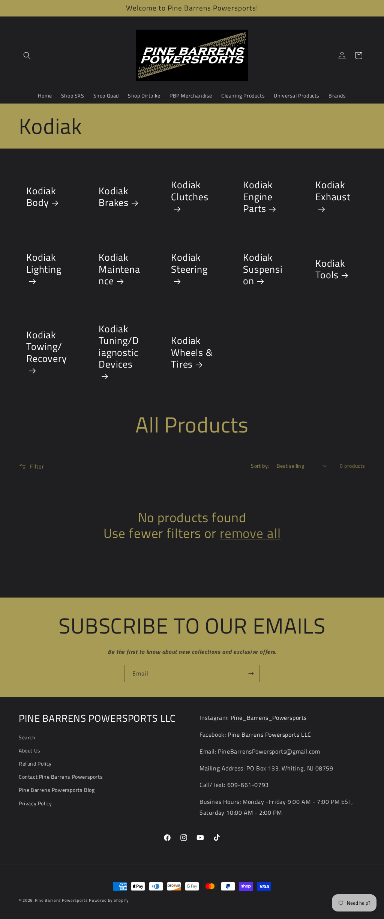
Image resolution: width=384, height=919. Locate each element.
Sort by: (260, 466)
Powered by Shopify (109, 900)
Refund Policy (35, 763)
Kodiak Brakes (114, 197)
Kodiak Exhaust (333, 191)
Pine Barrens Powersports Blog (56, 790)
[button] (27, 55)
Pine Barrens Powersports (61, 900)
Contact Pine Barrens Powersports (61, 777)
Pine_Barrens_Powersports (269, 717)
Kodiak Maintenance (119, 269)
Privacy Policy (35, 803)
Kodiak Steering (189, 263)
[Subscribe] (251, 673)
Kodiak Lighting (44, 263)
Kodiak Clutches (189, 191)
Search (27, 737)
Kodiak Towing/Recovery (46, 347)
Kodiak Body (41, 197)
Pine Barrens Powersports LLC (269, 734)
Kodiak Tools (330, 269)
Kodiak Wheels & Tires (192, 352)
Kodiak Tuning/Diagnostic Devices (119, 347)
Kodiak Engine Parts (258, 197)
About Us (29, 750)
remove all (250, 533)
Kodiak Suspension (263, 269)
